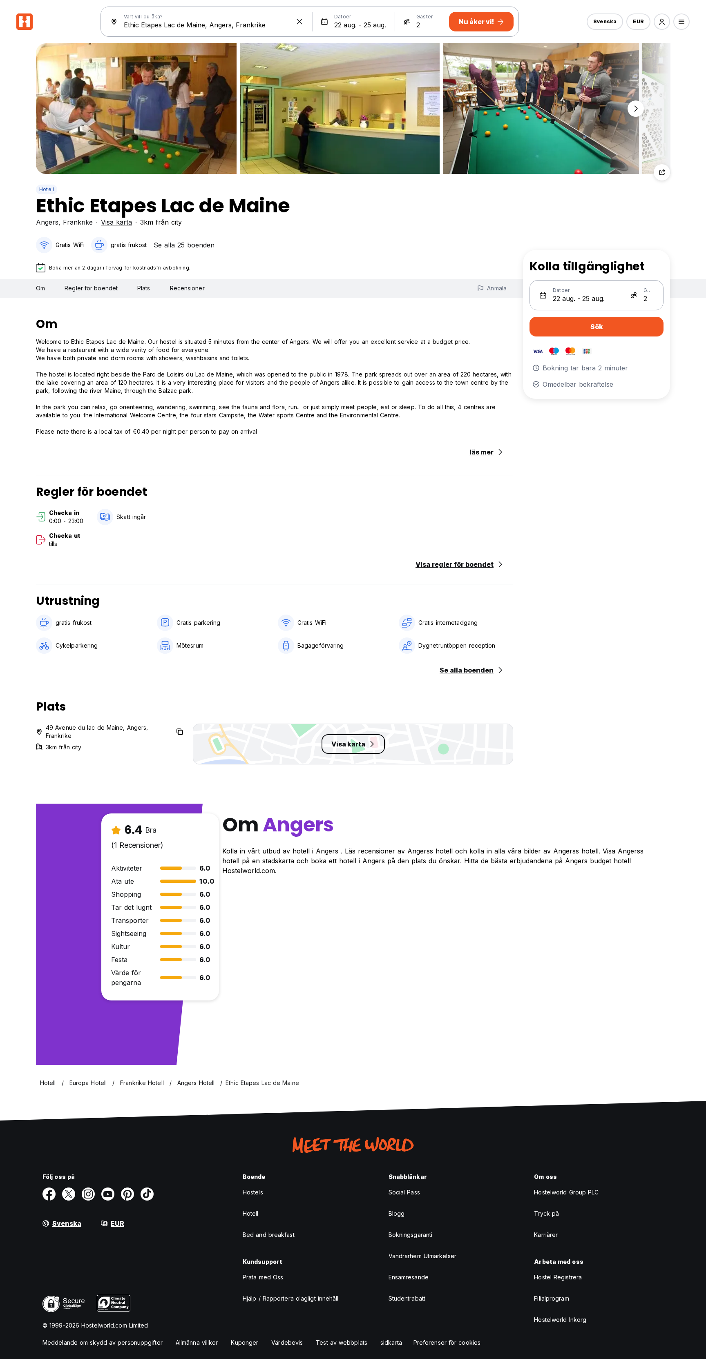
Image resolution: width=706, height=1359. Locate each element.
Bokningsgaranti (411, 1234)
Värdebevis (287, 1342)
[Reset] (299, 21)
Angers (47, 222)
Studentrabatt (407, 1298)
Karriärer (546, 1234)
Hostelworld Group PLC (566, 1192)
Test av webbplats (341, 1342)
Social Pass (404, 1192)
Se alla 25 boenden (184, 245)
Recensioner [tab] (187, 288)
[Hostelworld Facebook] (49, 1194)
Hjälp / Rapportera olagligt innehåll (291, 1298)
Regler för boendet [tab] (91, 288)
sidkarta (391, 1342)
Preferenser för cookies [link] (446, 1342)
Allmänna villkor (197, 1342)
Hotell (46, 189)
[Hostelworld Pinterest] (127, 1194)
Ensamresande (409, 1277)
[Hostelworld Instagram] (88, 1194)
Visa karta (116, 222)
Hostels (253, 1192)
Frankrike (78, 222)
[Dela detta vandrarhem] (662, 172)
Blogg (397, 1213)
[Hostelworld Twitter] (68, 1194)
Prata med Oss (263, 1277)
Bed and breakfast (269, 1234)
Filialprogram (551, 1298)
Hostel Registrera (558, 1277)
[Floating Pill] (636, 108)
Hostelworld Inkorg (560, 1319)
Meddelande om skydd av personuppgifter (102, 1342)
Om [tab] (40, 288)
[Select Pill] (662, 21)
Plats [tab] (143, 288)
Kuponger (244, 1342)
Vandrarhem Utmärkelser (422, 1255)
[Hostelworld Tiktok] (147, 1194)
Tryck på (546, 1213)
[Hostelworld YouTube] (107, 1194)
